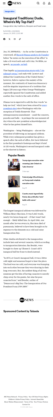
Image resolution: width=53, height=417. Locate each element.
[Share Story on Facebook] (4, 39)
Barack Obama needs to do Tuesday (33, 54)
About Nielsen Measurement (13, 402)
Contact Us (26, 404)
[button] (4, 3)
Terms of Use (28, 402)
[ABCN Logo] (14, 3)
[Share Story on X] (9, 39)
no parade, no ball (19, 64)
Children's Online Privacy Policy (19, 399)
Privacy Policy (23, 397)
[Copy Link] (20, 39)
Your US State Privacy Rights (38, 397)
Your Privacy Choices (41, 402)
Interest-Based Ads (37, 399)
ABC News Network (10, 397)
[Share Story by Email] (15, 39)
